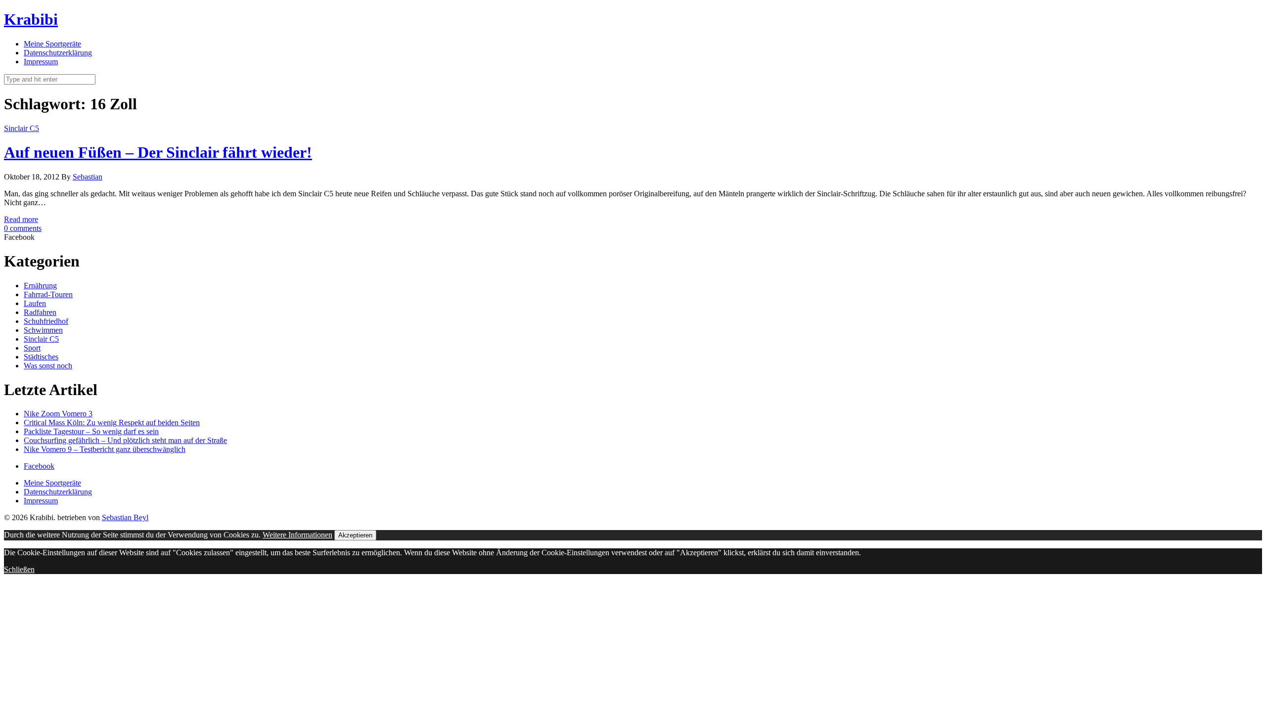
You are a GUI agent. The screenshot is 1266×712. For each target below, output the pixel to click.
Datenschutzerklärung (58, 52)
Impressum (41, 61)
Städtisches (41, 357)
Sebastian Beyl (125, 517)
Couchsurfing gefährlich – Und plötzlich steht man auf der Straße (125, 440)
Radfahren (40, 312)
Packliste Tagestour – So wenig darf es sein (91, 431)
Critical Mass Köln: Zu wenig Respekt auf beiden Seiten (112, 422)
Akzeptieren (355, 535)
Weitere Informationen (297, 535)
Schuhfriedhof (46, 321)
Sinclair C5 (21, 128)
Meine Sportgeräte (52, 44)
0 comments (23, 228)
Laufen (35, 303)
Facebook (39, 466)
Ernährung (40, 285)
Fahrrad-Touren (48, 294)
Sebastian (87, 177)
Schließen (19, 569)
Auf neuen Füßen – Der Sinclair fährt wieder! (158, 152)
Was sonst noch (48, 365)
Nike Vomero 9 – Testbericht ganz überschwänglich (104, 449)
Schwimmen (43, 330)
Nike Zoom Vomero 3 (58, 413)
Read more (21, 219)
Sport (32, 348)
